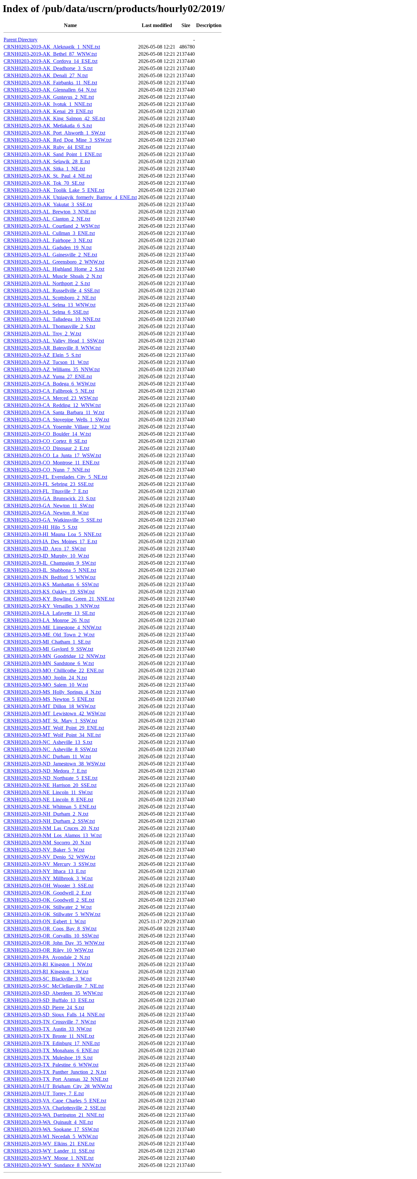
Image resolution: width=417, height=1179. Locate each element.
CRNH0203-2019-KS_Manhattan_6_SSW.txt (51, 584)
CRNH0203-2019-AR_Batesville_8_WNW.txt (52, 348)
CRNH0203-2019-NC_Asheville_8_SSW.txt (50, 749)
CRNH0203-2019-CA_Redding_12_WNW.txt (52, 405)
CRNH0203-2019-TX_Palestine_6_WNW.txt (51, 1065)
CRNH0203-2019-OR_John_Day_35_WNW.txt (54, 943)
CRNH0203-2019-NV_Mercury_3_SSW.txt (49, 864)
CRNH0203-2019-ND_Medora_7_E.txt (45, 771)
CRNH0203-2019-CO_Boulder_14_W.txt (47, 434)
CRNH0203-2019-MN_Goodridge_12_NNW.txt (54, 656)
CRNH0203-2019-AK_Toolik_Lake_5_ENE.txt (54, 190)
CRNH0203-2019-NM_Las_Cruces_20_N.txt (51, 828)
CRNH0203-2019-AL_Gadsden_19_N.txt (48, 247)
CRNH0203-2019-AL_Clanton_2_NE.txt (47, 219)
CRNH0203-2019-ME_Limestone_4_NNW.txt (52, 627)
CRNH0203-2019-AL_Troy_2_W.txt (42, 333)
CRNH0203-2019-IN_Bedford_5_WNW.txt (49, 577)
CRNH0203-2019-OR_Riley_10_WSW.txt (48, 950)
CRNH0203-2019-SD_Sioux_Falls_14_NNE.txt (54, 1014)
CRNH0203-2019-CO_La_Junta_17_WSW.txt (52, 455)
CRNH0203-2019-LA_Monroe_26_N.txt (47, 620)
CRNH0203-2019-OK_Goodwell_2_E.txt (47, 892)
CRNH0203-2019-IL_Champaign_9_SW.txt (50, 563)
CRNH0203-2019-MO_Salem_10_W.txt (46, 685)
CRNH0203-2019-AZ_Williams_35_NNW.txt (52, 369)
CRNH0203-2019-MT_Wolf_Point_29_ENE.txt (54, 728)
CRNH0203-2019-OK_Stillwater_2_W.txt (48, 907)
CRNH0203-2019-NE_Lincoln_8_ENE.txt (48, 799)
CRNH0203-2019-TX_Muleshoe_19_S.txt (48, 1057)
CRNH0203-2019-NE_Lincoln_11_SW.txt (48, 792)
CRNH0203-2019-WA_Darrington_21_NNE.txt (54, 1115)
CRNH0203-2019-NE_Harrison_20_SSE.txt (50, 785)
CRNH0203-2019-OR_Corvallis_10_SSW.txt (51, 936)
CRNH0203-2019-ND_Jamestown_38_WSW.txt (54, 763)
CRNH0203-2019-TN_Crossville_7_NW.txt (50, 1022)
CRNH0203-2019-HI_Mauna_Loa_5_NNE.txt (52, 534)
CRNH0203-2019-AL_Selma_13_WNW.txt (49, 305)
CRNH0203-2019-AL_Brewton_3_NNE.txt (50, 211)
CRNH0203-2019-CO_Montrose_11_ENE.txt (51, 462)
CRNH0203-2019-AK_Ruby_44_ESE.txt (47, 147)
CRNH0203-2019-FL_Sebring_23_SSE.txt (48, 484)
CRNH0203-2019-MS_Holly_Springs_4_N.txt (52, 692)
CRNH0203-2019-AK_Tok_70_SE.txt (44, 183)
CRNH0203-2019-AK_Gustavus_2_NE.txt (49, 97)
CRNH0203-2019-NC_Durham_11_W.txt (47, 756)
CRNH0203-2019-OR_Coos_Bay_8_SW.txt (50, 928)
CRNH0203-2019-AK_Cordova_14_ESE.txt (50, 61)
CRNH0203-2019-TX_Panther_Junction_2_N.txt (55, 1072)
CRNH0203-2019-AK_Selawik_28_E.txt (47, 161)
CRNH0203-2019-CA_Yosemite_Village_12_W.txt (57, 426)
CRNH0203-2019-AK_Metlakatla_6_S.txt (48, 125)
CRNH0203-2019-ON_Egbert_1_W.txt (45, 921)
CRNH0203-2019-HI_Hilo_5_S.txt (40, 527)
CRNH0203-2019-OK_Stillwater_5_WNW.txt (52, 914)
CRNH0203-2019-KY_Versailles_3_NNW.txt (51, 606)
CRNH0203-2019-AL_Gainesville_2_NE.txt (50, 254)
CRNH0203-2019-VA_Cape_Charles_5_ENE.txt (55, 1100)
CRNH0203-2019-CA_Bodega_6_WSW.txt (49, 383)
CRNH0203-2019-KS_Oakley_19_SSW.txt (49, 591)
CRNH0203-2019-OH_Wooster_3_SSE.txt (48, 885)
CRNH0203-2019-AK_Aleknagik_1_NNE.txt (52, 47)
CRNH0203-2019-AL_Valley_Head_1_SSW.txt (54, 340)
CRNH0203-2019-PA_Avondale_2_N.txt (47, 957)
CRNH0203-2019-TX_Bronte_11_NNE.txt (49, 1036)
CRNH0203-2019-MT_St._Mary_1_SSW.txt (50, 720)
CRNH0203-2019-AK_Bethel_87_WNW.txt (50, 54)
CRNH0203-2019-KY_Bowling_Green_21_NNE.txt (59, 599)
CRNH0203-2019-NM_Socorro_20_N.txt (47, 842)
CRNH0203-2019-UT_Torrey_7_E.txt (44, 1093)
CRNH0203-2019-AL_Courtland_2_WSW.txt (52, 226)
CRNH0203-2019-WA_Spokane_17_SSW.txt (51, 1129)
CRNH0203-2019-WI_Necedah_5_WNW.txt (51, 1136)
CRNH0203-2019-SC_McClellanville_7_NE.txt (54, 986)
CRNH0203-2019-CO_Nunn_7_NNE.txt (47, 470)
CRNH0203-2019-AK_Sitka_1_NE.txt (44, 168)
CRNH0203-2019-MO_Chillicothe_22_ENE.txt (54, 670)
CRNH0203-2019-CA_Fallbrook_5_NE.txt (49, 391)
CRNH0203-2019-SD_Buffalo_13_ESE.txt (49, 1000)
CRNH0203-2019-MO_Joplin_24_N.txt (45, 677)
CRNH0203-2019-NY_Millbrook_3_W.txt (48, 878)
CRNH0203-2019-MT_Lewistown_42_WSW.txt (55, 713)
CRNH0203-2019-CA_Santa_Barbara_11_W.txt (54, 412)
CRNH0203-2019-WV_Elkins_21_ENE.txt (49, 1143)
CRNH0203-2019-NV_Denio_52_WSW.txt (49, 857)
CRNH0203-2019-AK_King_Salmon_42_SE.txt (54, 118)
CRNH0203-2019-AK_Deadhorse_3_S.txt (48, 68)
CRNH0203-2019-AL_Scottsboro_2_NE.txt (50, 297)
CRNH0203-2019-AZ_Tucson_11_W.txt (46, 362)
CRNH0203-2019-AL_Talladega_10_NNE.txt (52, 319)
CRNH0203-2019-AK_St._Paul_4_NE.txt (48, 176)
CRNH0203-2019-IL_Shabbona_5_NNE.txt (50, 570)
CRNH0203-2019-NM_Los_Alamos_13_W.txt (53, 835)
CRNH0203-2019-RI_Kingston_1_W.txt (46, 971)
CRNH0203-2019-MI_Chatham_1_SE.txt (47, 642)
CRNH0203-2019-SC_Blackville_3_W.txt (48, 979)
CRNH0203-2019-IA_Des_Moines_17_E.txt (50, 541)
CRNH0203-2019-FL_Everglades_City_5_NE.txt (55, 477)
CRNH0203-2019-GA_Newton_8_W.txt (46, 513)
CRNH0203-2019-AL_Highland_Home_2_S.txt (54, 269)
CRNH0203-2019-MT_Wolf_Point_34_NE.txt (52, 735)
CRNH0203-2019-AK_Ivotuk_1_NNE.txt (48, 104)
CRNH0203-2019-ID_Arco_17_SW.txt (45, 548)
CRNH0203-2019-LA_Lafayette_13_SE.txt (49, 613)
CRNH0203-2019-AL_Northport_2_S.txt (47, 283)
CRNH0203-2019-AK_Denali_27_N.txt (46, 75)
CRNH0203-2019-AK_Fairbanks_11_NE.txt (50, 82)
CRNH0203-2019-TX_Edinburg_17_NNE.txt (52, 1043)
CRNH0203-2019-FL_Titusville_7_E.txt (46, 491)
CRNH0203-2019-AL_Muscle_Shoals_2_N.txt (53, 276)
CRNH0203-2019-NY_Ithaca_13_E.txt (45, 871)
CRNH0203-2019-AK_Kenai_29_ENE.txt (48, 111)
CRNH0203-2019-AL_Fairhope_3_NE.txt (48, 240)
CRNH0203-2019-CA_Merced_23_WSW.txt (51, 398)
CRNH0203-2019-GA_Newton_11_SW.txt (49, 505)
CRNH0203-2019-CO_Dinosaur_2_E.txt (46, 448)
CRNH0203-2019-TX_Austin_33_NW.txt (48, 1029)
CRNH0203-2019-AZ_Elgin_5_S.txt (42, 355)
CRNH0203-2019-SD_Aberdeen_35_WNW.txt (53, 993)
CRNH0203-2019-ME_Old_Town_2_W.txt (49, 634)
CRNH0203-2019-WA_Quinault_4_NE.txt (48, 1122)
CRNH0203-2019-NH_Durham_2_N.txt (46, 814)
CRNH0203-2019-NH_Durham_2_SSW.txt (49, 821)
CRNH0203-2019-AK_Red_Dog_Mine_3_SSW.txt (57, 140)
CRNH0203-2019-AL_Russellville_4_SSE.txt (52, 290)
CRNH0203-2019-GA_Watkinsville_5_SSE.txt (53, 520)
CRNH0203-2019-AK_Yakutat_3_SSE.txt (48, 204)
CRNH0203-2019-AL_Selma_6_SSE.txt (46, 312)
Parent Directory (20, 39)
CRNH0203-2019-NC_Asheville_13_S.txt (48, 742)
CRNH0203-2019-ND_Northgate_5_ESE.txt (50, 778)
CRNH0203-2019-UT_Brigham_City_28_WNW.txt (58, 1086)
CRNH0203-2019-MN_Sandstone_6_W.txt (49, 663)
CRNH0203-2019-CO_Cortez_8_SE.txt (45, 441)
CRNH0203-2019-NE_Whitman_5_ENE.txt (50, 806)
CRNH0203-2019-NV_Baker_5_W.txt (44, 849)
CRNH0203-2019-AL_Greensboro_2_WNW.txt (54, 262)
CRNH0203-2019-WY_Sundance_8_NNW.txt (52, 1165)
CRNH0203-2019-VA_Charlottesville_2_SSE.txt (55, 1108)
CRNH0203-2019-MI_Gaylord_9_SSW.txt (48, 649)
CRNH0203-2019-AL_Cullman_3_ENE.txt (49, 233)
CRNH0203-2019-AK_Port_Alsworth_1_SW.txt (54, 133)
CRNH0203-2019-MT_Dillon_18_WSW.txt (49, 706)
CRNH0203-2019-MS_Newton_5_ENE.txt (49, 699)
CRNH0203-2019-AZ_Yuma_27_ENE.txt (48, 376)
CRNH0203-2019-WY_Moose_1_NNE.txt (48, 1158)
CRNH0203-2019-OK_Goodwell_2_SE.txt (49, 900)
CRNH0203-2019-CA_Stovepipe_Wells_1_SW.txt (56, 419)
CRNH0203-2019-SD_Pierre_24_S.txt (44, 1007)
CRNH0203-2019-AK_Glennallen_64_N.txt (50, 90)
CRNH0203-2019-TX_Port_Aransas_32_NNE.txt (56, 1079)
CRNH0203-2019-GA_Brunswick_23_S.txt (49, 498)
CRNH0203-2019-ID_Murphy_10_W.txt (46, 556)
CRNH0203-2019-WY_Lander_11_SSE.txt (49, 1151)
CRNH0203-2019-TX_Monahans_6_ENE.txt (51, 1050)
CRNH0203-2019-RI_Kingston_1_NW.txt (48, 964)
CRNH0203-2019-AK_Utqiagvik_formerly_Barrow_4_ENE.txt (70, 197)
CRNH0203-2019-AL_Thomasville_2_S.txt (49, 326)
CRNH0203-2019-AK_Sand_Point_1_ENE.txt (53, 154)
